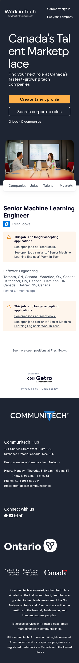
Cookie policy (50, 388)
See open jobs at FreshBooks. (35, 246)
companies (17, 185)
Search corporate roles (39, 111)
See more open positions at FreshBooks (39, 350)
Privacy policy (29, 388)
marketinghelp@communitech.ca (40, 628)
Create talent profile (39, 99)
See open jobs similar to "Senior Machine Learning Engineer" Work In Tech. (42, 254)
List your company (60, 17)
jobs (34, 185)
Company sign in (58, 9)
